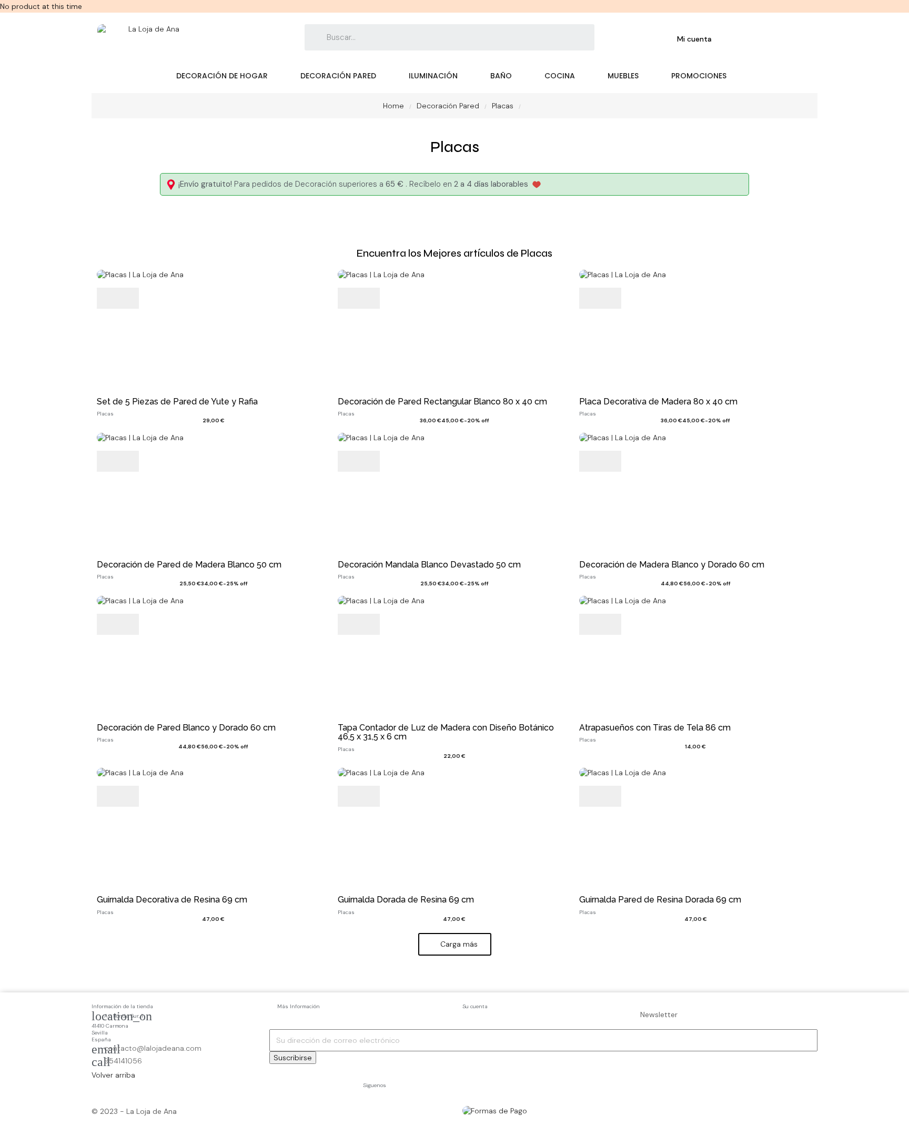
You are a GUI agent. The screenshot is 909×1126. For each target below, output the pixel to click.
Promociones (698, 75)
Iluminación (433, 75)
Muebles (623, 75)
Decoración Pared (338, 75)
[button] (454, 944)
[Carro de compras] (743, 38)
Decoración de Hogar (222, 75)
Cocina (559, 75)
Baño (501, 75)
